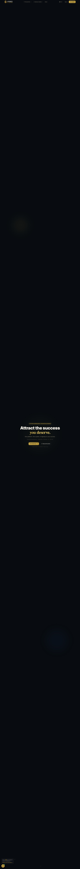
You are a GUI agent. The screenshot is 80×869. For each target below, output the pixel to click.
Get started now (33, 443)
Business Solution (38, 1)
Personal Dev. (27, 1)
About (46, 1)
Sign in (66, 1)
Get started (72, 1)
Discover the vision (46, 443)
